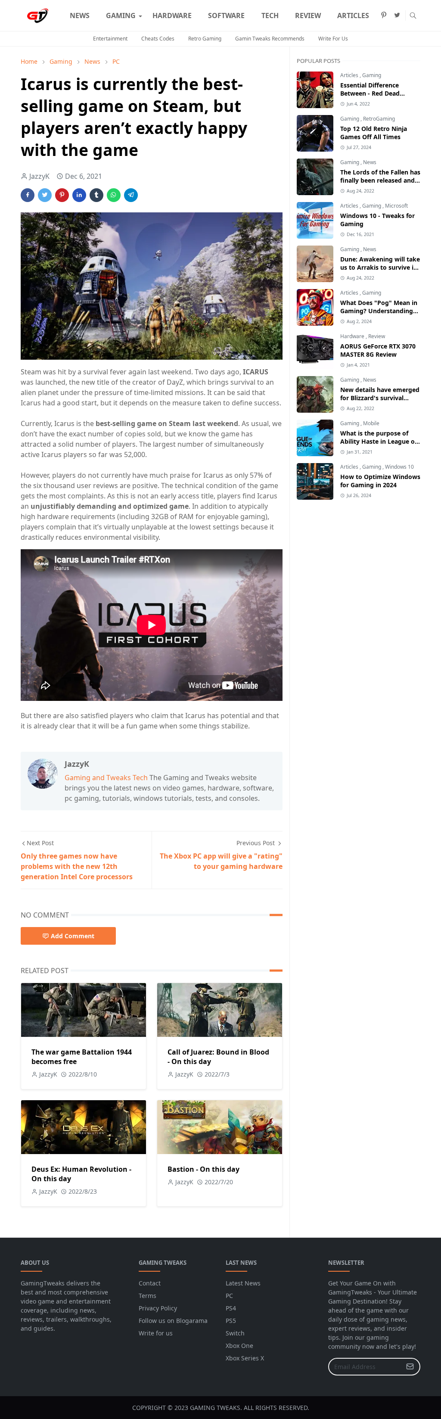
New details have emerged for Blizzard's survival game (379, 398)
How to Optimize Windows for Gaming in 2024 (380, 481)
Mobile (371, 423)
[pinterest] (383, 15)
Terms (147, 1295)
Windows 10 (399, 466)
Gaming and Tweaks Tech (106, 777)
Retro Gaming (204, 38)
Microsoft (396, 205)
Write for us (156, 1333)
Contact (150, 1283)
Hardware (353, 336)
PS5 (231, 1320)
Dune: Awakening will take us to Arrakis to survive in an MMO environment (380, 267)
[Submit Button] (410, 1367)
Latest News (243, 1283)
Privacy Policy (158, 1308)
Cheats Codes (157, 38)
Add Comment (72, 936)
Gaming (371, 75)
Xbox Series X (245, 1358)
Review (376, 336)
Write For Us (333, 38)
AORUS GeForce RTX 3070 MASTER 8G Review (378, 350)
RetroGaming (379, 118)
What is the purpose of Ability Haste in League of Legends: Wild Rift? (378, 441)
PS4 (231, 1308)
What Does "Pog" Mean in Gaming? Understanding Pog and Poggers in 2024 (378, 311)
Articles (350, 75)
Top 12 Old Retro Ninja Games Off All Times (373, 132)
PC (229, 1295)
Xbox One (239, 1345)
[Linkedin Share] (79, 195)
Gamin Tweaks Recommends (269, 38)
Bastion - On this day (203, 1169)
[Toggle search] (413, 15)
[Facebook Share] (27, 195)
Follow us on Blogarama (173, 1320)
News (369, 162)
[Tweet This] (45, 195)
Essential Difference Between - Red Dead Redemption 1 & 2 (370, 93)
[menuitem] (80, 15)
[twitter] (397, 15)
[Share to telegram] (131, 195)
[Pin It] (62, 195)
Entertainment (110, 38)
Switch (235, 1333)
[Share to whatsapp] (114, 195)
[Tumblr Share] (96, 195)
